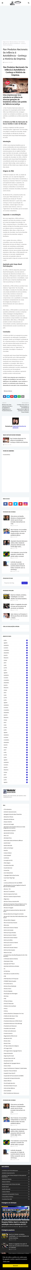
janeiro (15, 655)
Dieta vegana (7, 863)
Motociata (6, 925)
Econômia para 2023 (9, 865)
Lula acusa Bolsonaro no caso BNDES (13, 882)
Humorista (6, 870)
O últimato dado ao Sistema (11, 958)
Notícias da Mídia (8, 940)
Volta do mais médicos (9, 1088)
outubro (15, 647)
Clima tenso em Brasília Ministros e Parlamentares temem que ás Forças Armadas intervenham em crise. (18, 520)
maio (15, 665)
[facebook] (5, 504)
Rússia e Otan (7, 1043)
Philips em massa (8, 1001)
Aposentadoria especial (10, 830)
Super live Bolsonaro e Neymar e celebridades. (15, 1068)
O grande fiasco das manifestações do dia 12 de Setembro (15, 955)
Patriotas (6, 996)
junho (15, 667)
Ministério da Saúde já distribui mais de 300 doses (14, 911)
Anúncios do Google (9, 824)
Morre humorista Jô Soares (10, 922)
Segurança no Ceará (9, 1055)
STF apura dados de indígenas (11, 1046)
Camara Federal (7, 853)
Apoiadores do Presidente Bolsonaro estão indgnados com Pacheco (14, 827)
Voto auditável (7, 1090)
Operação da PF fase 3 (9, 963)
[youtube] (10, 504)
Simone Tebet (7, 1065)
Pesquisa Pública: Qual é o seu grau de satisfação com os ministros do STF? (14, 1223)
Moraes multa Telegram (9, 920)
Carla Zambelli (7, 855)
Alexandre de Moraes (9, 819)
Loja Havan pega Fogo (9, 877)
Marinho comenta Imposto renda (12, 896)
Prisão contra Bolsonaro (10, 1031)
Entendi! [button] (15, 1265)
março (15, 660)
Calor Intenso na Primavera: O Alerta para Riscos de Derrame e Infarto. (19, 616)
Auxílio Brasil (7, 843)
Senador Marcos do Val (9, 1058)
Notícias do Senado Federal (10, 947)
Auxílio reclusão (8, 845)
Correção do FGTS (8, 860)
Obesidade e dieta (8, 961)
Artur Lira (6, 835)
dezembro (15, 652)
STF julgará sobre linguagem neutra (13, 1051)
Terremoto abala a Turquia (10, 1085)
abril (15, 662)
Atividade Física (8, 838)
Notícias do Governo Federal (11, 942)
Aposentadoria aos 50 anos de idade (15, 1184)
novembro (15, 650)
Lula (5, 880)
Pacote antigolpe (8, 991)
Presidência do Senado (9, 1028)
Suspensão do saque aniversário (12, 1078)
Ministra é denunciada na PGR (11, 901)
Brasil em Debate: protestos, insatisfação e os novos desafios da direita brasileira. (19, 596)
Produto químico (8, 1033)
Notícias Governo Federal (10, 935)
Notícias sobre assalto (9, 950)
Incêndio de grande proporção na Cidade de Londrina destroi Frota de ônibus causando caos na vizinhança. (18, 565)
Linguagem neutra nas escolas (11, 875)
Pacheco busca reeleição (10, 986)
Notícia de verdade (8, 930)
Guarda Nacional (8, 868)
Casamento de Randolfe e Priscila (15, 1194)
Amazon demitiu (8, 821)
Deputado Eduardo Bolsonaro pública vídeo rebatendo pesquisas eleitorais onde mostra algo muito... (19, 543)
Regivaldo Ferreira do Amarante (10, 1226)
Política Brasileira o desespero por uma (14, 1013)
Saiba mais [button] (6, 1261)
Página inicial (6, 41)
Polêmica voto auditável (10, 1006)
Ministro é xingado (8, 907)
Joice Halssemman (8, 872)
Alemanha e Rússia (8, 816)
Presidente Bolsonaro (9, 1018)
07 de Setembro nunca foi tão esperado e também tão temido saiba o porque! (19, 554)
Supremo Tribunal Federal (10, 1070)
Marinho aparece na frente (10, 894)
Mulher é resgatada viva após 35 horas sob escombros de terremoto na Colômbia (19, 606)
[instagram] (25, 504)
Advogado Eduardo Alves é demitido (13, 814)
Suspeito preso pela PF (9, 1073)
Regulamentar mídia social (10, 1036)
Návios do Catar (8, 952)
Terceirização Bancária (9, 1083)
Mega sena (6, 899)
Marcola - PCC (7, 889)
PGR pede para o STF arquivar (11, 978)
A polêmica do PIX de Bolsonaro (15, 1170)
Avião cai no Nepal (8, 848)
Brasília (6, 850)
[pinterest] (20, 504)
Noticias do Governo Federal (11, 927)
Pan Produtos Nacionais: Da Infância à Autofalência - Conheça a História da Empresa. (19, 440)
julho (15, 640)
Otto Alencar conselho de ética (11, 973)
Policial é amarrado (9, 1003)
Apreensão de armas (9, 833)
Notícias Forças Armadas (10, 932)
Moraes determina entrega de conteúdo (14, 914)
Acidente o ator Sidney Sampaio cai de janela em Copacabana (15, 1176)
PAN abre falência (14, 41)
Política (6, 1011)
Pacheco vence (7, 988)
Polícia (5, 1008)
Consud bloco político (15, 1196)
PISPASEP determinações (10, 981)
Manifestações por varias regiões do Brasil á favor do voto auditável (14, 886)
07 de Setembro (8, 809)
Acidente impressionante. (10, 812)
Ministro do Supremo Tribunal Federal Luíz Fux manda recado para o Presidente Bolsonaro (15, 904)
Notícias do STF (7, 945)
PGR (5, 976)
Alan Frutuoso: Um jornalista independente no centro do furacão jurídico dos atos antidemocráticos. (19, 532)
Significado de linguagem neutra (12, 1063)
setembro (15, 645)
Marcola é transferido (9, 891)
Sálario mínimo (7, 1080)
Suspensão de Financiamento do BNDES (13, 1075)
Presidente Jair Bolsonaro (10, 1026)
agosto (15, 642)
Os (4, 968)
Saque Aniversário (8, 1053)
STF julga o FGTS (8, 1048)
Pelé (5, 998)
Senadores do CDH (8, 1060)
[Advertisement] (15, 22)
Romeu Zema (7, 1041)
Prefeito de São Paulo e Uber (11, 1016)
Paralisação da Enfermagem (10, 993)
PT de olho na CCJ (8, 983)
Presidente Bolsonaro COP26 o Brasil (13, 1021)
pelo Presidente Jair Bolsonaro (11, 1093)
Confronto (6, 858)
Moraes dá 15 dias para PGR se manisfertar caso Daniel (15, 917)
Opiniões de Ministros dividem (11, 966)
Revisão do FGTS (8, 1038)
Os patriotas (7, 971)
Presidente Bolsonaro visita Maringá (13, 1023)
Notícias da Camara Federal (10, 937)
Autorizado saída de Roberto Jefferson (13, 840)
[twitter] (15, 504)
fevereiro (15, 657)
